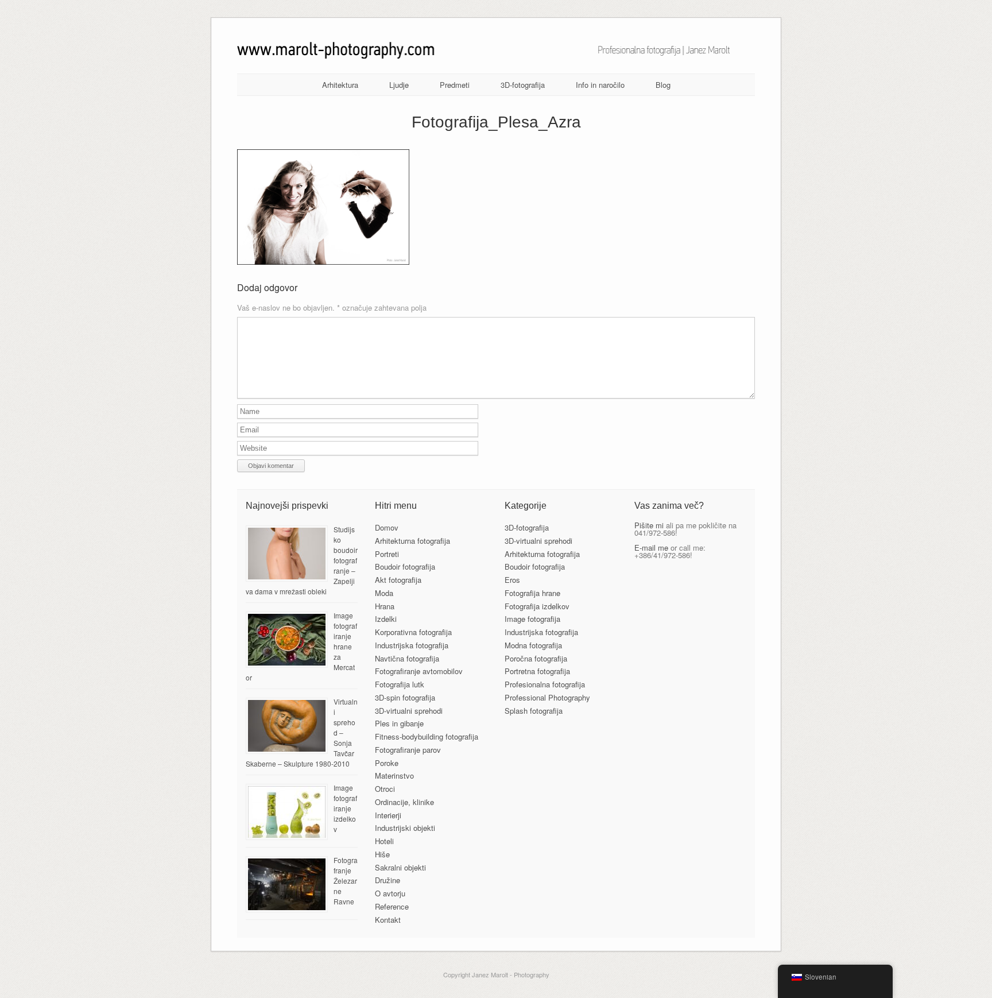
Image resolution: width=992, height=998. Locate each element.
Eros (512, 579)
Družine (387, 880)
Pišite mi (649, 525)
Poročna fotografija (536, 658)
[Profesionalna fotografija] (496, 55)
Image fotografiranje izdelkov (345, 808)
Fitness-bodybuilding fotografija (426, 736)
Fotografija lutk (399, 684)
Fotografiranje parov (408, 749)
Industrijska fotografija (411, 645)
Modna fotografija (533, 645)
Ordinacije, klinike (404, 801)
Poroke (386, 762)
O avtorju (390, 893)
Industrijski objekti (405, 827)
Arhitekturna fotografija (412, 540)
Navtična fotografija (407, 658)
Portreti (387, 553)
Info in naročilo (600, 84)
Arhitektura (340, 84)
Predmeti (455, 84)
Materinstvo (394, 775)
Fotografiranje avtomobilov (419, 671)
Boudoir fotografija (405, 566)
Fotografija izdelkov (537, 606)
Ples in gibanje (399, 723)
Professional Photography (547, 697)
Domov (386, 527)
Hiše (382, 854)
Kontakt (388, 919)
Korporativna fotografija (413, 631)
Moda (384, 592)
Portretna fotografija (537, 671)
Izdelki (386, 618)
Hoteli (384, 840)
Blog (663, 84)
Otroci (385, 788)
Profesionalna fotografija (545, 684)
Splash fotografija (534, 710)
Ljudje (399, 84)
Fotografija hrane (532, 592)
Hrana (384, 606)
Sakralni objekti (400, 867)
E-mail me (651, 547)
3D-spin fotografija (405, 697)
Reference (392, 906)
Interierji (388, 815)
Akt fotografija (398, 579)
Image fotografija (532, 618)
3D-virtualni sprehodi (409, 710)
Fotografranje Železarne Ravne (346, 880)
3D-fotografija (523, 84)
